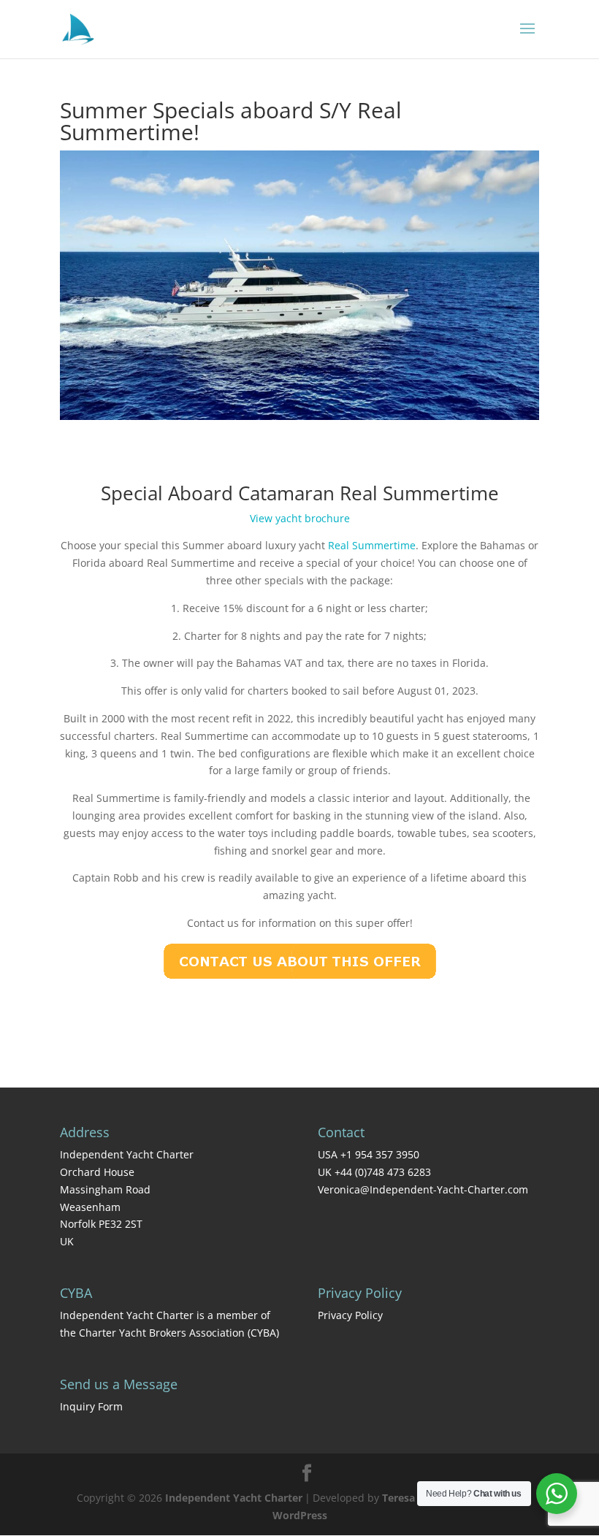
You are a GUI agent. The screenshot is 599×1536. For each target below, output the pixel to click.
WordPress (299, 1515)
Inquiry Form (91, 1406)
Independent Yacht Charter (233, 1498)
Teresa (398, 1498)
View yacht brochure (300, 518)
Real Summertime (372, 545)
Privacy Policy (350, 1315)
